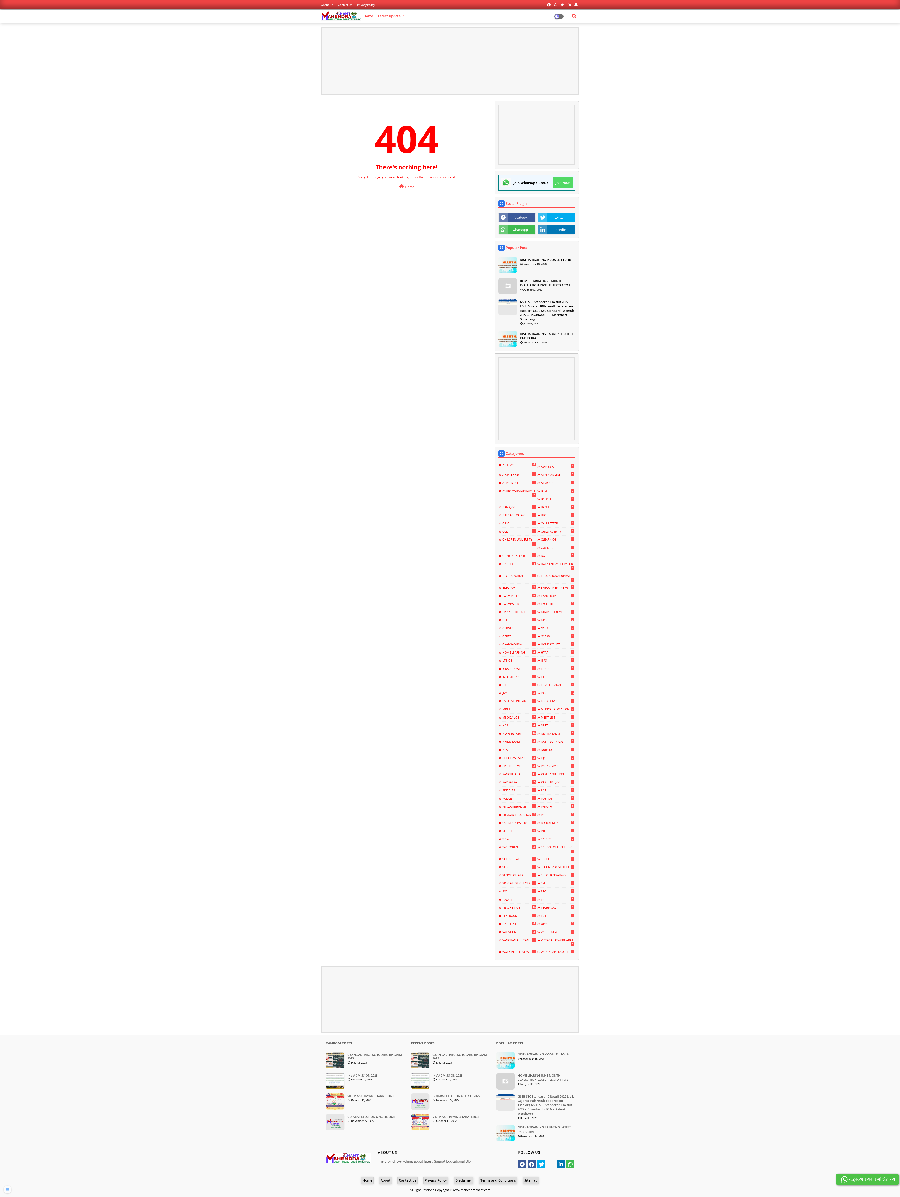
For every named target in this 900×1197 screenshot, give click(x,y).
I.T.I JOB (518, 660)
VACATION (518, 932)
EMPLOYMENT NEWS (557, 587)
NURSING (557, 750)
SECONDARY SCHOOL (557, 867)
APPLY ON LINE (557, 474)
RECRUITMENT (557, 823)
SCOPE (557, 859)
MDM (518, 709)
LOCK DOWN (557, 701)
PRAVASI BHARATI (518, 806)
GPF (518, 620)
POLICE (518, 798)
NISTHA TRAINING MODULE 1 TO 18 (545, 260)
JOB (557, 693)
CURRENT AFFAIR (518, 555)
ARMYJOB (557, 483)
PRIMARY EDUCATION (518, 815)
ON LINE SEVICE (518, 766)
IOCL (557, 677)
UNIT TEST (518, 924)
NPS (518, 750)
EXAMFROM (557, 596)
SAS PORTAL (518, 847)
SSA (518, 891)
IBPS (557, 660)
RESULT (518, 831)
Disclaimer (463, 1180)
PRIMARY (557, 806)
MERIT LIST (557, 717)
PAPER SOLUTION (557, 774)
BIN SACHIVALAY (518, 515)
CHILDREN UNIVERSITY (518, 542)
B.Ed (557, 491)
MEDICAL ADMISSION (557, 709)
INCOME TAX (518, 677)
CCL (518, 531)
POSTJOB (557, 798)
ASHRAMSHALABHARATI (518, 493)
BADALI (557, 499)
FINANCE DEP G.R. (518, 612)
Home (368, 16)
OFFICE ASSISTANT (518, 758)
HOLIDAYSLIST (557, 644)
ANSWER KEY (518, 474)
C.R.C (518, 523)
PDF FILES (518, 790)
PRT (557, 815)
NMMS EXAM (518, 741)
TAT (557, 899)
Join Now (563, 183)
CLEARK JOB (557, 539)
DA (557, 555)
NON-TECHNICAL (557, 741)
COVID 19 (557, 548)
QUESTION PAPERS (518, 823)
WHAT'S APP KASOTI (557, 952)
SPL (557, 883)
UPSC (557, 924)
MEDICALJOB (518, 717)
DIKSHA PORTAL (518, 576)
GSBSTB (518, 628)
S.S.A (518, 839)
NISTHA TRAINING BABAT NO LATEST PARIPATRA (546, 336)
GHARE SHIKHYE (557, 612)
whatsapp (520, 229)
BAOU (557, 507)
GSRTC (518, 636)
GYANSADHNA (518, 644)
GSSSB (557, 636)
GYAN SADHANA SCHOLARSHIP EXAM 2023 (374, 1056)
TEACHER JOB (518, 907)
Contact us (345, 5)
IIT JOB (557, 668)
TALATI (518, 899)
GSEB (557, 628)
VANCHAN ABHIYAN (518, 940)
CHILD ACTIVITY (557, 531)
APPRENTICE (518, 483)
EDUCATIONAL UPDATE (557, 578)
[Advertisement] (450, 61)
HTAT (557, 652)
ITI (518, 685)
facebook (520, 217)
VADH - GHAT (557, 932)
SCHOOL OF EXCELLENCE (557, 849)
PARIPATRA (518, 782)
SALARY (557, 839)
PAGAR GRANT (557, 766)
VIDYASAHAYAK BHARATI (557, 942)
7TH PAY (518, 465)
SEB (518, 867)
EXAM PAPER (518, 596)
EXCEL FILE (557, 604)
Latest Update (389, 16)
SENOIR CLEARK (518, 875)
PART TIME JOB (557, 782)
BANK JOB (518, 507)
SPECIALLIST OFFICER (518, 883)
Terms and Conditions (498, 1180)
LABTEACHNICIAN (518, 701)
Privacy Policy (366, 5)
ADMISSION (557, 466)
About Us (327, 5)
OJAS (557, 758)
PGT (557, 790)
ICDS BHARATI (518, 668)
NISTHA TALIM (557, 733)
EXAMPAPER (518, 604)
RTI (557, 831)
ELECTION (518, 587)
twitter (560, 217)
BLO (557, 515)
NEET (557, 725)
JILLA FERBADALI (557, 685)
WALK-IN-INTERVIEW (518, 952)
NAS (518, 725)
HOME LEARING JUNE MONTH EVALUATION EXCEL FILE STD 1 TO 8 (545, 283)
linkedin (560, 229)
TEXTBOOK (518, 916)
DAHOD (518, 564)
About (385, 1180)
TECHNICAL (557, 907)
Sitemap (530, 1180)
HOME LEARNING (518, 652)
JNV (518, 693)
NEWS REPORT (518, 733)
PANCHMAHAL (518, 774)
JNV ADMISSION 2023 (362, 1075)
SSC (557, 891)
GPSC (557, 620)
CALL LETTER (557, 523)
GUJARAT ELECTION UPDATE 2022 (371, 1117)
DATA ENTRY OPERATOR (557, 566)
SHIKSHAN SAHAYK (557, 875)
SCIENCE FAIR (518, 859)
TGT (557, 916)
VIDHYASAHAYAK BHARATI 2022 (370, 1096)
